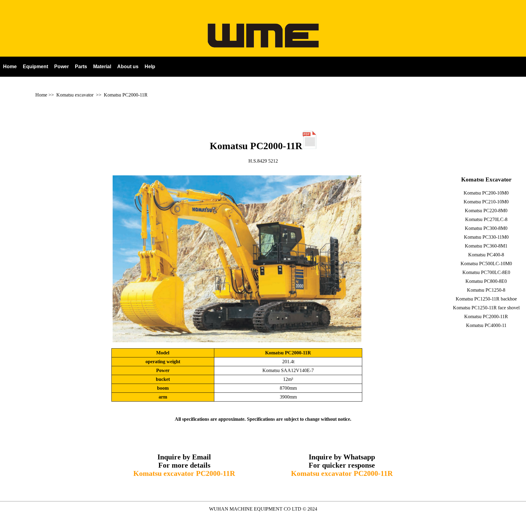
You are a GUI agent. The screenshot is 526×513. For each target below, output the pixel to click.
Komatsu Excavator (486, 179)
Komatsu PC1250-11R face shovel (486, 307)
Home (41, 94)
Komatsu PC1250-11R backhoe (486, 298)
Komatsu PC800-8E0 (486, 281)
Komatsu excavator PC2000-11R (184, 473)
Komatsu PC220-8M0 (486, 210)
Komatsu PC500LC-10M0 (486, 263)
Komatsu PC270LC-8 (486, 219)
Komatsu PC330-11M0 (486, 237)
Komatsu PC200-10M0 (486, 192)
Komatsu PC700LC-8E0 (486, 272)
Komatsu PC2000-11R (126, 94)
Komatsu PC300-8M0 (486, 228)
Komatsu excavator (74, 94)
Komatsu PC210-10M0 (486, 201)
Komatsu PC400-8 (486, 254)
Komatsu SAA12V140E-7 (288, 370)
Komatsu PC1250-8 (486, 290)
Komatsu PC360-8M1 (486, 245)
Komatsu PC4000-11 (486, 325)
